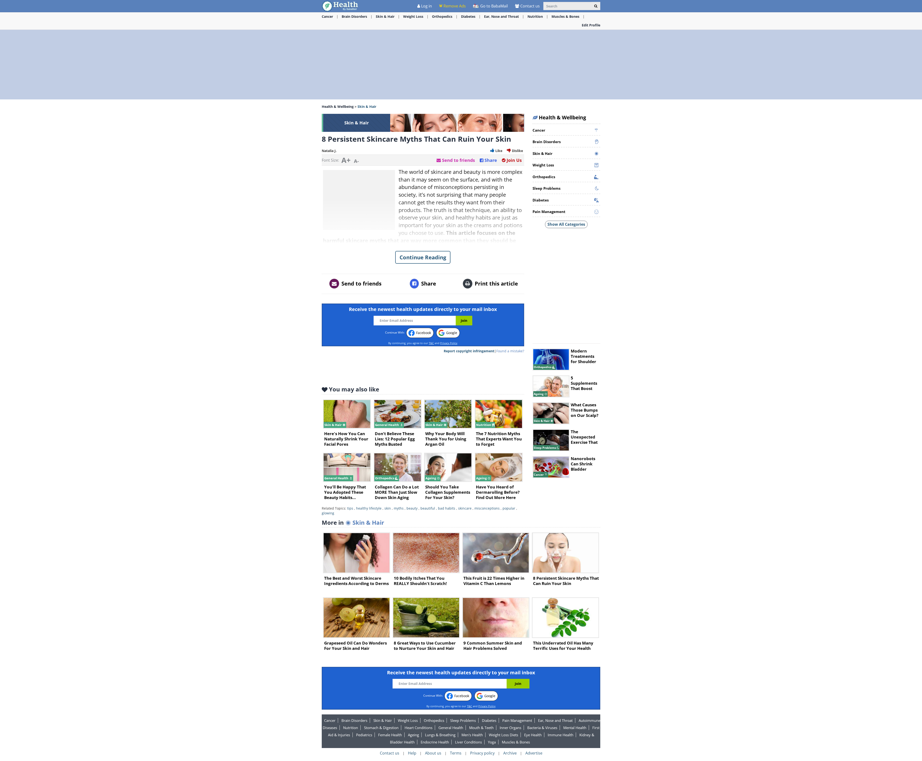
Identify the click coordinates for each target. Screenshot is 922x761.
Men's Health (472, 734)
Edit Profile (591, 25)
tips (350, 508)
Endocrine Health (435, 742)
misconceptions (487, 508)
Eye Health (533, 734)
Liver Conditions (468, 742)
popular (509, 508)
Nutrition (535, 16)
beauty (412, 508)
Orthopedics (442, 16)
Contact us (530, 6)
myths (399, 508)
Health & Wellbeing (338, 106)
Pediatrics (364, 734)
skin (387, 508)
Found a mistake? (510, 351)
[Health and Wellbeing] (340, 6)
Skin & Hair (385, 16)
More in (353, 522)
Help (412, 753)
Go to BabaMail (493, 6)
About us (433, 753)
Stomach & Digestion (381, 727)
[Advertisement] (36, 94)
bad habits (446, 508)
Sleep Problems (463, 720)
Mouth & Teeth (481, 727)
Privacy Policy (448, 343)
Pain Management (517, 720)
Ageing (413, 734)
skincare (465, 508)
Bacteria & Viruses (542, 727)
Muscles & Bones (565, 16)
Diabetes (468, 16)
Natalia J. (329, 150)
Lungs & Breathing (440, 734)
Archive (510, 753)
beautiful (427, 508)
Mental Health (574, 727)
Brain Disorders (354, 16)
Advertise (533, 753)
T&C (431, 343)
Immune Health (560, 734)
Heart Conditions (418, 727)
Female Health (390, 734)
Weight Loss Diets (503, 734)
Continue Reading (423, 257)
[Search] (595, 6)
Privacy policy (482, 753)
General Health (450, 727)
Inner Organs (510, 727)
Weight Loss (413, 16)
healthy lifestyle (369, 508)
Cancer (327, 16)
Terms (455, 753)
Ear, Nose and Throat (501, 16)
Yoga (492, 742)
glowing (328, 513)
